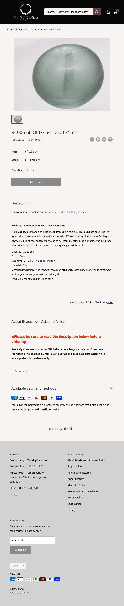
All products (21, 29)
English (14, 565)
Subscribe (20, 549)
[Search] (97, 11)
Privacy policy (75, 497)
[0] (115, 12)
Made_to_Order (76, 485)
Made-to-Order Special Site (83, 491)
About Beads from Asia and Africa (86, 460)
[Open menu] (8, 12)
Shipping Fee (75, 466)
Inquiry (14, 494)
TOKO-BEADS (17, 139)
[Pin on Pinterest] (98, 139)
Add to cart (36, 182)
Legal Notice (74, 503)
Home (9, 29)
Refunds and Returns (79, 472)
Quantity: (17, 170)
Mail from (104, 301)
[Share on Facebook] (92, 139)
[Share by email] (110, 139)
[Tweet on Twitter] (104, 139)
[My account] (108, 12)
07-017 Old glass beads (75, 212)
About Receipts (76, 478)
